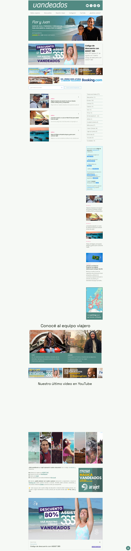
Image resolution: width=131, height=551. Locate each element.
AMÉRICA (52, 98)
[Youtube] (87, 5)
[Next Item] (100, 257)
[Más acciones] (79, 97)
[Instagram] (94, 5)
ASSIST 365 (45, 475)
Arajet (37, 478)
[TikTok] (98, 5)
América (88, 205)
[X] (91, 5)
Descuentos (33, 546)
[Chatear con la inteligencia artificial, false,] (128, 548)
